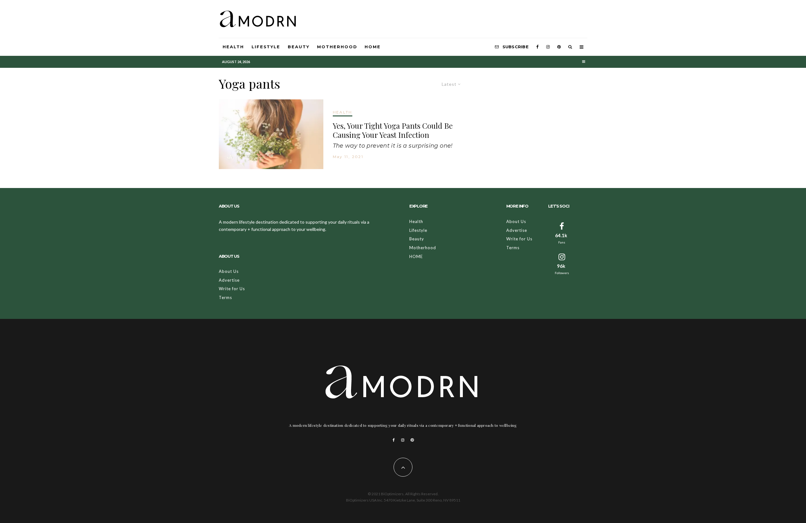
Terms (225, 297)
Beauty (298, 46)
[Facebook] (537, 47)
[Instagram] (547, 47)
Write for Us (232, 288)
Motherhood (337, 46)
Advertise (229, 280)
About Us (229, 271)
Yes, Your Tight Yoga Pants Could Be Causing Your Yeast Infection (393, 130)
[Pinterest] (559, 47)
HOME (373, 46)
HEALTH (342, 112)
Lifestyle (266, 46)
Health (233, 46)
